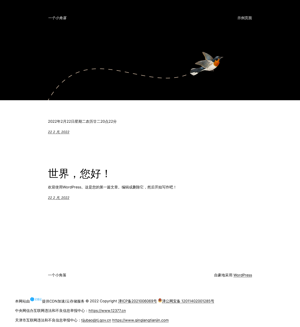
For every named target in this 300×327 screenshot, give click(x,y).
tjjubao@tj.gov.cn (96, 320)
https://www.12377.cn (107, 310)
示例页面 (244, 18)
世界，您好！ (80, 173)
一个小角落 (57, 18)
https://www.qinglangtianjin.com (140, 320)
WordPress (242, 275)
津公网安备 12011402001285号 (188, 301)
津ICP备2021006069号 (137, 301)
